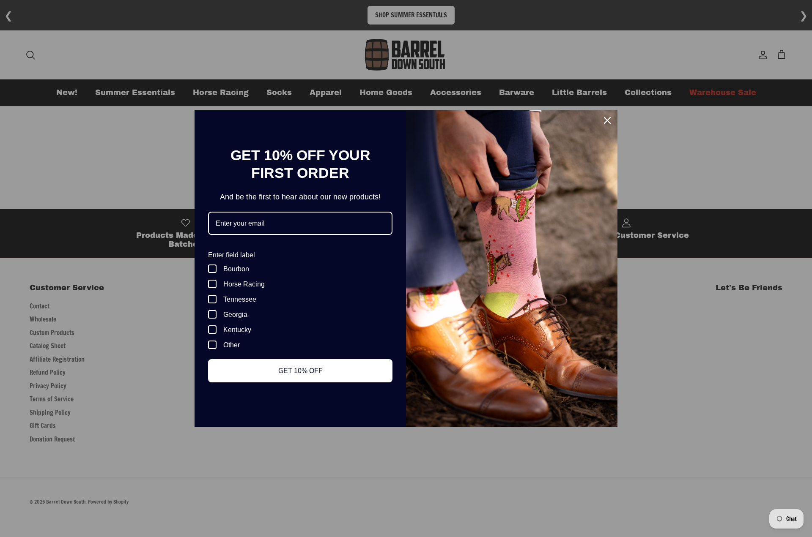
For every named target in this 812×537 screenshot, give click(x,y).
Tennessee (239, 299)
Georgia (235, 314)
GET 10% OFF (300, 370)
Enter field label (231, 255)
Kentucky (237, 329)
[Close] (607, 120)
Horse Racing (244, 284)
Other (231, 345)
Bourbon (236, 269)
